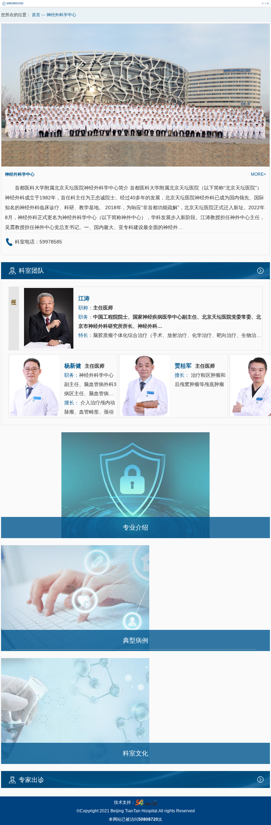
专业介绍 (135, 527)
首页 (36, 14)
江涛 (205, 217)
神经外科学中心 (20, 174)
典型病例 (135, 640)
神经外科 (94, 188)
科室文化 (135, 753)
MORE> (258, 174)
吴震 (10, 227)
